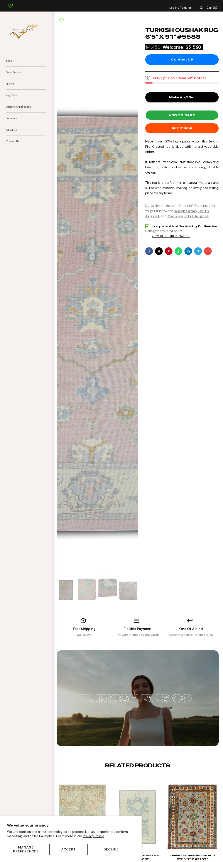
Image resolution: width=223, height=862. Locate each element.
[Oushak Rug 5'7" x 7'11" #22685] (178, 819)
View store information (171, 236)
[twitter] (159, 251)
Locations (11, 118)
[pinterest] (168, 251)
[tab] (96, 573)
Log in (173, 8)
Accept (68, 849)
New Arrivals (13, 72)
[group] (66, 589)
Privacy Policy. (93, 836)
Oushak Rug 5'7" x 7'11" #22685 (178, 857)
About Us (11, 130)
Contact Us (12, 141)
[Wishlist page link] (10, 2)
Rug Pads (11, 95)
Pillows (10, 84)
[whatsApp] (178, 251)
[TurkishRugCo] (26, 31)
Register (185, 8)
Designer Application (18, 107)
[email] (208, 251)
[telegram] (198, 251)
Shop (9, 61)
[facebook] (149, 251)
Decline (111, 849)
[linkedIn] (188, 251)
